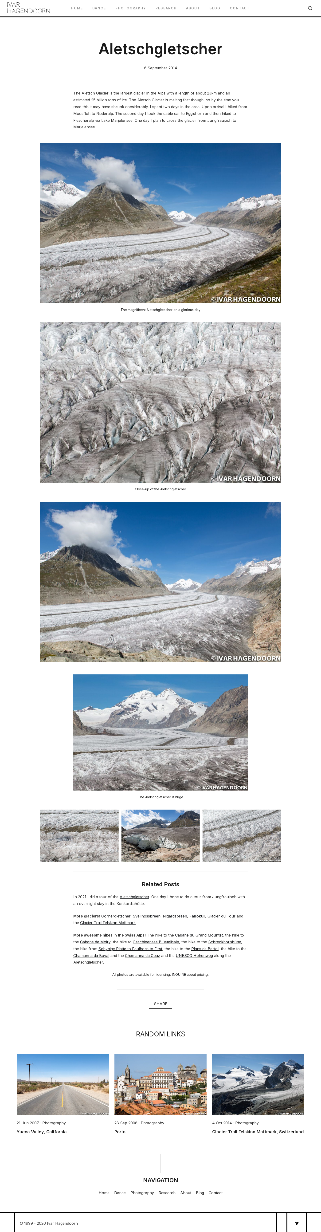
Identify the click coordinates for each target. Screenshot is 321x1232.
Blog (214, 8)
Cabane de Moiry (95, 942)
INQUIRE (179, 974)
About (193, 8)
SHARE (160, 1003)
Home (77, 8)
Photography (130, 8)
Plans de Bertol (205, 948)
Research (166, 8)
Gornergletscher (115, 916)
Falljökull (197, 916)
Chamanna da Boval (91, 955)
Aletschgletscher (134, 896)
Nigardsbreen (175, 916)
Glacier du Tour (221, 916)
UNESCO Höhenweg (194, 955)
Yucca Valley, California (42, 1131)
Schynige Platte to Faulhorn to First (130, 948)
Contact (240, 8)
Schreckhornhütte (224, 942)
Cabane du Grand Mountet (199, 935)
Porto (119, 1131)
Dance (99, 8)
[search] (310, 8)
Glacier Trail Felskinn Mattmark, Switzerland (258, 1131)
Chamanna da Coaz (142, 955)
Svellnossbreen (146, 916)
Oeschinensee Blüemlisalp (156, 942)
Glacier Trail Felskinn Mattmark (108, 922)
